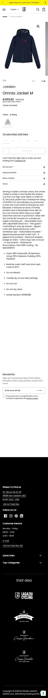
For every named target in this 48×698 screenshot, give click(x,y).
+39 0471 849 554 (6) (13, 545)
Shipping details (9, 172)
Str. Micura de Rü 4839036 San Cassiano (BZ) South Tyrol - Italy (14, 496)
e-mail (6, 540)
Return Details (8, 178)
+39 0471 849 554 (11, 504)
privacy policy (32, 398)
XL (28, 140)
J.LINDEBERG (9, 87)
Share (5, 184)
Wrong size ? (8, 167)
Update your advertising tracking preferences (24, 693)
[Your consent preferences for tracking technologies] (43, 693)
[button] (14, 9)
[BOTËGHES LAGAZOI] (23, 9)
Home (5, 17)
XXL (36, 140)
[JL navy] (8, 122)
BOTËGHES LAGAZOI (28, 691)
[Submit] (40, 390)
